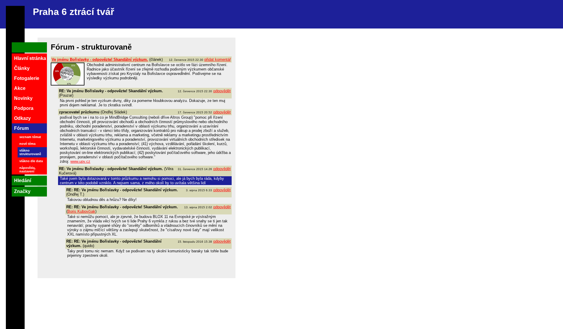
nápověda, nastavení (27, 169)
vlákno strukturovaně (30, 152)
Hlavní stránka (30, 58)
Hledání (22, 180)
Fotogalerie (26, 78)
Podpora (23, 108)
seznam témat (30, 137)
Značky (22, 191)
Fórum (21, 128)
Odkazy (22, 118)
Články (22, 68)
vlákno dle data (31, 161)
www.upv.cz (80, 161)
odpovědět (222, 91)
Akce (20, 88)
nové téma (27, 143)
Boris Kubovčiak (81, 211)
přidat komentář (217, 59)
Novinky (23, 98)
